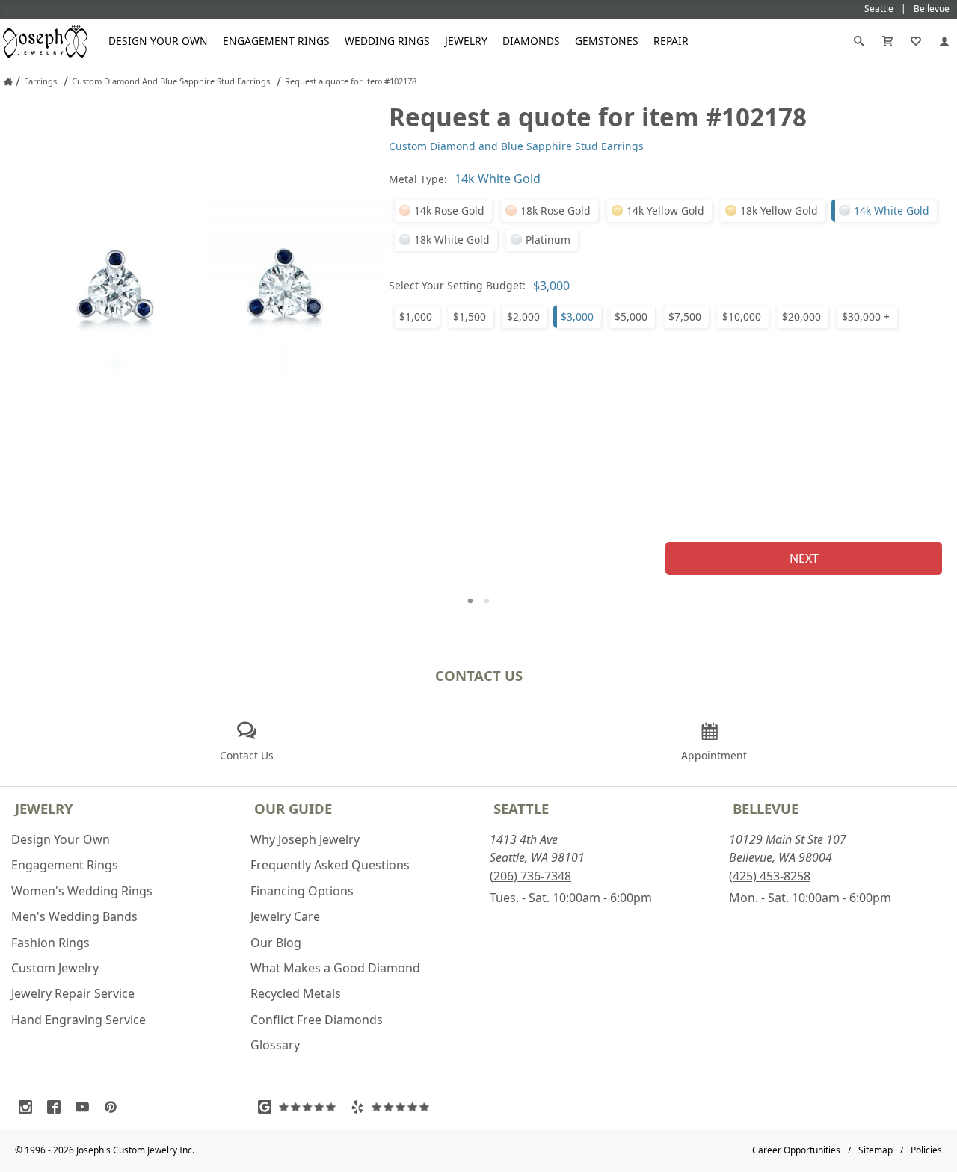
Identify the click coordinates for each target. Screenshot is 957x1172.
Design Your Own (158, 41)
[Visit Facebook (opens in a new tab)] (57, 1107)
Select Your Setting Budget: (457, 285)
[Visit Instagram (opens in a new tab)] (29, 1107)
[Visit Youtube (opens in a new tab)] (86, 1107)
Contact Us (479, 675)
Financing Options (302, 891)
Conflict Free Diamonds (316, 1019)
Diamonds (531, 41)
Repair (671, 41)
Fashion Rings (50, 942)
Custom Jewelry (55, 968)
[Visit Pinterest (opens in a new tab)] (114, 1107)
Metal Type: (418, 179)
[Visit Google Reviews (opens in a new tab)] (300, 1107)
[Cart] (887, 41)
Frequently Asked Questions (330, 865)
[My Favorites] (916, 41)
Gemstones (606, 41)
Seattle (521, 808)
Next (804, 558)
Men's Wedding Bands (74, 916)
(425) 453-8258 (769, 876)
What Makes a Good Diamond (335, 968)
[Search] (859, 41)
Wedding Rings (387, 41)
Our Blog (275, 942)
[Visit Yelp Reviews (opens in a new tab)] (393, 1107)
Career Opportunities (796, 1150)
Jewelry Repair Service (73, 993)
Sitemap (875, 1150)
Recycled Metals (295, 993)
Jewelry (466, 41)
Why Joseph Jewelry (305, 839)
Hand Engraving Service (78, 1019)
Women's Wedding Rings (82, 891)
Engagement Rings (276, 41)
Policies (926, 1150)
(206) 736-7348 (530, 876)
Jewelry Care (285, 916)
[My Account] (944, 41)
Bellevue (765, 808)
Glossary (275, 1045)
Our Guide (293, 808)
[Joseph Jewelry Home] (8, 81)
